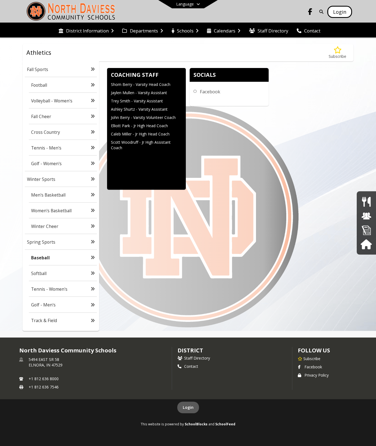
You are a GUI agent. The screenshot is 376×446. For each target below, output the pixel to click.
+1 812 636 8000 (44, 378)
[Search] (320, 11)
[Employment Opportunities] (366, 230)
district (190, 350)
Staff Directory (197, 358)
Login (188, 407)
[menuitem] (86, 30)
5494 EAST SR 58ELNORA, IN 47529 (45, 362)
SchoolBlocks (196, 424)
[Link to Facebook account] (310, 12)
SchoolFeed (225, 424)
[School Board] (366, 216)
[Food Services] (366, 201)
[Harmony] (366, 244)
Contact (191, 366)
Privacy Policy (316, 375)
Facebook (210, 91)
